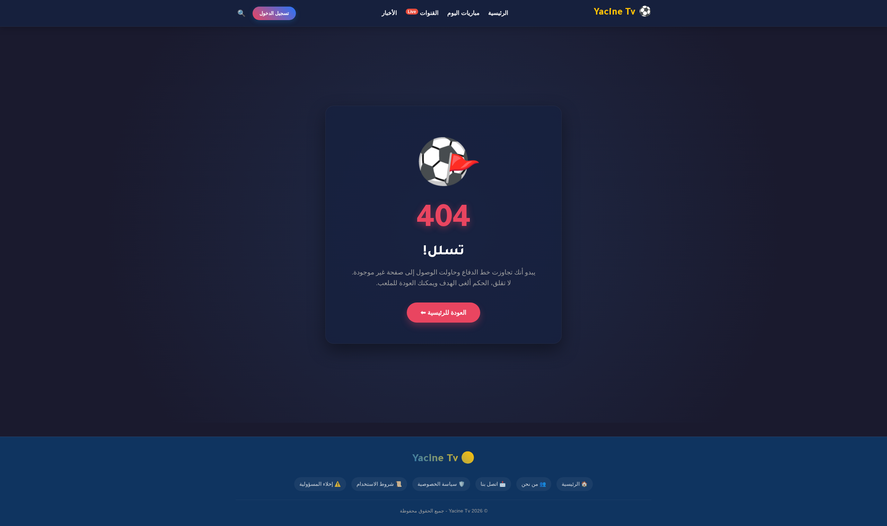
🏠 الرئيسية (575, 484)
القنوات (423, 12)
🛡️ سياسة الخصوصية (441, 484)
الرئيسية (498, 13)
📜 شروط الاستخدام (379, 484)
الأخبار (389, 13)
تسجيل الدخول (274, 13)
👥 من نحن (533, 484)
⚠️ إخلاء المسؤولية (320, 484)
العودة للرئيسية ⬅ (443, 312)
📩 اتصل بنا (493, 484)
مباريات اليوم (463, 13)
